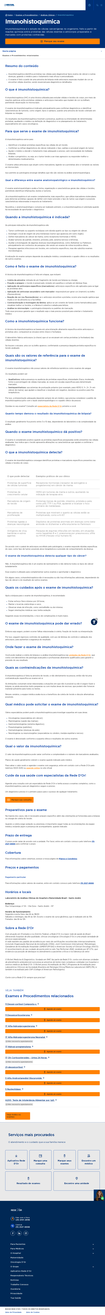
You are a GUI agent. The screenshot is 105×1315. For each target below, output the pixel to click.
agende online (33, 768)
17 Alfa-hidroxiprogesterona (20, 1026)
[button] (96, 619)
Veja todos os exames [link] (14, 1116)
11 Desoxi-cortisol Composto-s (21, 1004)
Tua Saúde (15, 1298)
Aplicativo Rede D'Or (21, 1271)
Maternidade (16, 1258)
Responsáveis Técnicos (21, 1276)
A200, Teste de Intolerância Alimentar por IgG (30, 1100)
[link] (19, 800)
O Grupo (14, 1267)
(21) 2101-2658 (23, 1220)
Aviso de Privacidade (13, 1312)
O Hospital (15, 1253)
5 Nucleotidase (13, 1089)
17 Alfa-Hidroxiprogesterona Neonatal (25, 1037)
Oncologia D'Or (18, 1262)
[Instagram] (26, 1233)
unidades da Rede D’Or (80, 655)
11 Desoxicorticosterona (17, 1015)
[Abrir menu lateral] (101, 5)
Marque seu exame (54, 41)
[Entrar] (89, 5)
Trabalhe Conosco (19, 1285)
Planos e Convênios (68, 859)
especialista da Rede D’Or (50, 406)
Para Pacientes (17, 1244)
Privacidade (16, 1294)
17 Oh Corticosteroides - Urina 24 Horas (26, 1058)
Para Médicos (17, 1249)
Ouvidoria (15, 1289)
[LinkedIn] (19, 1233)
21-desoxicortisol (14, 1067)
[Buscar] (97, 5)
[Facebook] (13, 1233)
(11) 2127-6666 (87, 883)
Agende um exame (54, 1009)
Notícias (14, 1280)
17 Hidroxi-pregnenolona (18, 1047)
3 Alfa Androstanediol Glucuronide (23, 1078)
